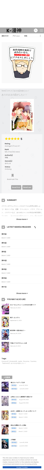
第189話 (14, 403)
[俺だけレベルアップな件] (5, 386)
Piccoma (26, 361)
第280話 (14, 442)
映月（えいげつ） (15, 317)
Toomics (33, 361)
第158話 (14, 428)
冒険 (25, 36)
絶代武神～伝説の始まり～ (18, 330)
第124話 (14, 417)
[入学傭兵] (5, 444)
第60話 (4, 260)
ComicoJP (5, 361)
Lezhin (20, 361)
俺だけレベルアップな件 (18, 382)
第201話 (14, 385)
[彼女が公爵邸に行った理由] (5, 429)
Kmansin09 (13, 361)
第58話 (4, 278)
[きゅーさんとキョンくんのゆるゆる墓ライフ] (5, 309)
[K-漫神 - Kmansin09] (14, 30)
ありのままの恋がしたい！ (21, 91)
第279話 (14, 446)
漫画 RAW (5, 36)
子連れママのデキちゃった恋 (18, 343)
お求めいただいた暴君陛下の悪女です (21, 397)
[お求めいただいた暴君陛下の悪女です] (5, 401)
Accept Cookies (22, 467)
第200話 (14, 389)
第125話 (14, 414)
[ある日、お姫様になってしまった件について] (5, 415)
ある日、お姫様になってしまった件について (23, 411)
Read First (16, 187)
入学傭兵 (13, 439)
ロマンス (9, 91)
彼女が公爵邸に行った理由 (18, 425)
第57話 (4, 287)
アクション (16, 36)
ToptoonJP (6, 363)
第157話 (14, 431)
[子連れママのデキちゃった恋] (5, 347)
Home (4, 91)
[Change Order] (35, 227)
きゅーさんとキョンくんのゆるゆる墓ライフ (23, 305)
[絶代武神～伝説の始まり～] (5, 334)
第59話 (4, 269)
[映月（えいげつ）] (5, 322)
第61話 (4, 252)
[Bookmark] (13, 175)
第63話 (4, 234)
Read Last (27, 187)
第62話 (4, 243)
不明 (6, 158)
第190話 (14, 399)
